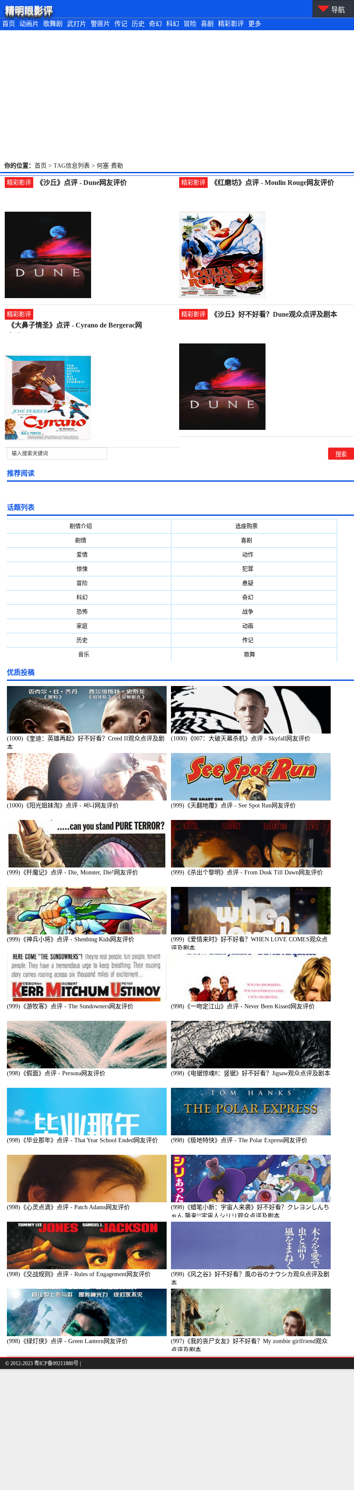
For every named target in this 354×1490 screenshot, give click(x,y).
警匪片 (100, 23)
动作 (254, 554)
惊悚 (88, 569)
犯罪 (254, 569)
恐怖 (88, 611)
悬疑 (254, 583)
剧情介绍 (89, 526)
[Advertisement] (177, 95)
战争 (254, 611)
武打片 (76, 23)
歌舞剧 (53, 23)
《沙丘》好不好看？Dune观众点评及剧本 (274, 314)
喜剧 (207, 23)
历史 (138, 23)
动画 (254, 626)
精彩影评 (231, 23)
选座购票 (255, 526)
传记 (120, 23)
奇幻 (155, 23)
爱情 (88, 554)
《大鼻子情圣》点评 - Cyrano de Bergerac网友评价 (75, 325)
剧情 (89, 540)
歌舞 (255, 654)
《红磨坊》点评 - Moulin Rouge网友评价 (272, 182)
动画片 (29, 23)
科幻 (172, 23)
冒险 (189, 23)
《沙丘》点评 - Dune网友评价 (81, 182)
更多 (254, 23)
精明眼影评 (29, 10)
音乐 (89, 654)
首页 (8, 23)
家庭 (88, 626)
